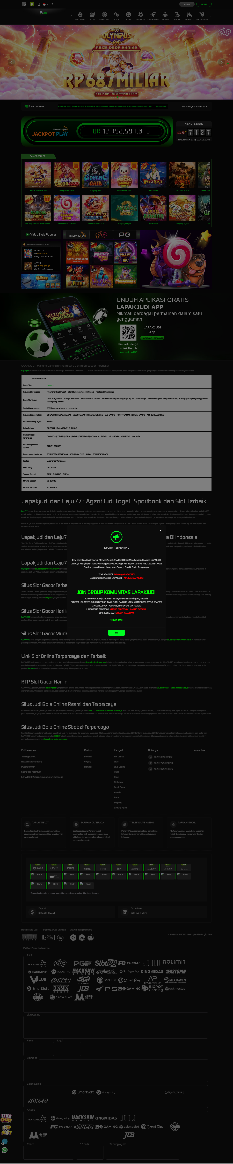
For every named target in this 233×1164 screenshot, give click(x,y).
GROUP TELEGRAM (125, 612)
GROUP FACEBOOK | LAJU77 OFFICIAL (128, 609)
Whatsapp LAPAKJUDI (124, 574)
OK (116, 632)
